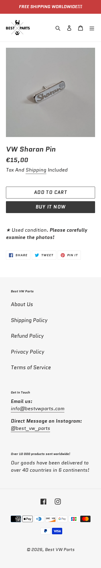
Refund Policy (27, 336)
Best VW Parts (60, 549)
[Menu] (91, 27)
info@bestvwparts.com (37, 408)
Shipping (36, 169)
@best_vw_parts (30, 428)
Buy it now (51, 207)
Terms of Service (31, 367)
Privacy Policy (27, 351)
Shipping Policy (29, 320)
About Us (22, 304)
